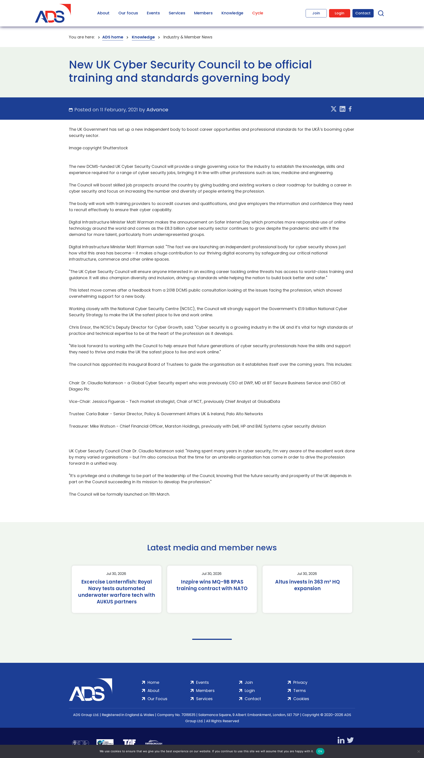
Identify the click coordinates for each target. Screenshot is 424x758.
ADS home (112, 37)
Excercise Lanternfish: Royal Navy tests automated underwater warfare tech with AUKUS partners (116, 592)
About (103, 13)
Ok (320, 751)
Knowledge (232, 13)
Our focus (128, 13)
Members (203, 13)
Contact (363, 13)
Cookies (301, 698)
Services (177, 13)
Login (339, 13)
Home (153, 682)
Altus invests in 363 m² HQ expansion (307, 585)
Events (153, 13)
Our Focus (157, 698)
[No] (418, 751)
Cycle (257, 13)
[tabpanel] (116, 589)
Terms (299, 690)
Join (316, 13)
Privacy (300, 682)
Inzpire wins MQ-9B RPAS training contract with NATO (212, 585)
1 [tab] (212, 639)
